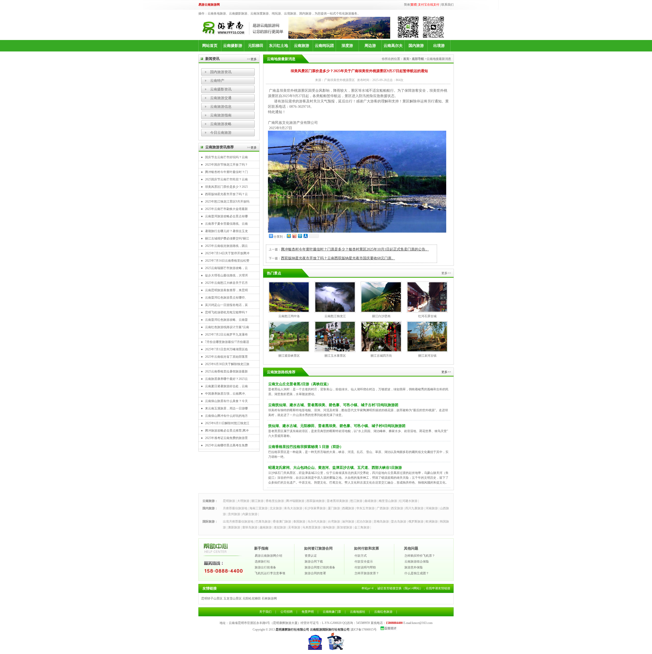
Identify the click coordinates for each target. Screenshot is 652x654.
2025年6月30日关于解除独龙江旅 (227, 364)
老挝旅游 (280, 527)
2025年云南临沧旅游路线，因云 (226, 246)
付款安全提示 (364, 561)
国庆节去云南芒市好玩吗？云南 (226, 157)
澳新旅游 (234, 527)
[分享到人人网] (305, 236)
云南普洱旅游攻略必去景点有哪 (226, 216)
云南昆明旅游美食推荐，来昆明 (226, 290)
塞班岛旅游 (249, 527)
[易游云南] (245, 28)
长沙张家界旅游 (315, 508)
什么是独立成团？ (416, 573)
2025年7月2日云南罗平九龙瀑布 (226, 334)
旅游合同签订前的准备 (320, 567)
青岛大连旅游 (293, 508)
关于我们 (265, 611)
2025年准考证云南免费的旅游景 (226, 438)
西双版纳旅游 (315, 501)
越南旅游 (266, 527)
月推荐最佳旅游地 (235, 508)
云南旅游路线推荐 (281, 372)
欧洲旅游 (432, 521)
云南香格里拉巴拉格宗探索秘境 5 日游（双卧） (305, 447)
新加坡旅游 (344, 527)
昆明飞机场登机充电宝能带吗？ (226, 312)
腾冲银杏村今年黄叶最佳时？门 (226, 172)
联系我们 (447, 4)
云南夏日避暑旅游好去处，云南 (226, 386)
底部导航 (418, 59)
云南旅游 (301, 46)
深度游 (347, 46)
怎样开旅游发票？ (367, 573)
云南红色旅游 (383, 611)
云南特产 (217, 81)
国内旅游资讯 (221, 72)
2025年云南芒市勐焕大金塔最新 (226, 209)
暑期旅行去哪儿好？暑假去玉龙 (226, 231)
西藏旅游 (348, 508)
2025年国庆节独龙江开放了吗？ (226, 164)
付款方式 (361, 555)
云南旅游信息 (221, 107)
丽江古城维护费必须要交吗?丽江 (227, 238)
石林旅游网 (269, 598)
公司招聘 (286, 611)
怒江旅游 (356, 501)
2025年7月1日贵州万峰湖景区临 (226, 349)
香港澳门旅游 (282, 521)
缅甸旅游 (329, 527)
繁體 (414, 4)
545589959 (363, 623)
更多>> (446, 372)
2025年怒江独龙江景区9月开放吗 (227, 201)
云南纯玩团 (324, 46)
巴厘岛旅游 (263, 521)
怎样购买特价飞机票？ (419, 555)
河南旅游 (432, 508)
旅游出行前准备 (265, 567)
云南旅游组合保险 (416, 561)
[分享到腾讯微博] (300, 236)
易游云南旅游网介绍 (268, 555)
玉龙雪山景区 (232, 598)
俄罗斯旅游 (416, 521)
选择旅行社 (262, 561)
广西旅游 (383, 508)
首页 (406, 59)
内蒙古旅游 (249, 514)
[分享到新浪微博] (294, 236)
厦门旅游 (334, 508)
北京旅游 (276, 508)
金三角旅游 (362, 527)
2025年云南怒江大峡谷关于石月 (226, 283)
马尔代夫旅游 (316, 521)
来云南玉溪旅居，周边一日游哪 (226, 408)
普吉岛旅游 (398, 521)
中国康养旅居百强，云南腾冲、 (226, 393)
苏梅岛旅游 (381, 521)
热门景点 (274, 273)
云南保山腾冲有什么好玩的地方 (226, 416)
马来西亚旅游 (311, 527)
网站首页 (210, 46)
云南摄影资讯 (221, 89)
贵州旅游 (234, 514)
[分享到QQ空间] (288, 236)
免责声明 (308, 611)
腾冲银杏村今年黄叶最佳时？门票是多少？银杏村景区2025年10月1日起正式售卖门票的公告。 (355, 249)
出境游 (439, 46)
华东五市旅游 (365, 508)
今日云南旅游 (221, 133)
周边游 (370, 46)
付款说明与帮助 (365, 567)
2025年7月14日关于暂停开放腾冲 (227, 253)
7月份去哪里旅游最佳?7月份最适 (227, 342)
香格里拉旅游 (275, 501)
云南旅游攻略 (221, 124)
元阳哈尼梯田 (251, 598)
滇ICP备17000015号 (363, 629)
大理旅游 (243, 501)
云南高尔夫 (393, 46)
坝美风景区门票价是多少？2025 (226, 187)
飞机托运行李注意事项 (270, 573)
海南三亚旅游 (258, 508)
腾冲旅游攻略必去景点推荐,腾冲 (227, 430)
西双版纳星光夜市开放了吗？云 (226, 194)
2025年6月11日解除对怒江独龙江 (227, 423)
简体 (407, 4)
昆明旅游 (229, 501)
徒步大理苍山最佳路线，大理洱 (226, 275)
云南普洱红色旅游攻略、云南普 (226, 320)
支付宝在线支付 (428, 4)
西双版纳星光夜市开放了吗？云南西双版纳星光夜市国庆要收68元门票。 (338, 258)
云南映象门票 (332, 611)
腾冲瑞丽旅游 (295, 501)
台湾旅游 (334, 521)
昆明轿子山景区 (212, 598)
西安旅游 (397, 508)
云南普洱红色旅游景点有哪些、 (226, 297)
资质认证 (311, 555)
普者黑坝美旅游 (337, 501)
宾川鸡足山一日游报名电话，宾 (226, 305)
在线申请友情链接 (438, 588)
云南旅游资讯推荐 (219, 147)
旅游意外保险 (413, 567)
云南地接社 (357, 611)
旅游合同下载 (314, 561)
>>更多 (252, 59)
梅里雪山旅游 (388, 501)
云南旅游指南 (221, 115)
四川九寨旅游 (414, 508)
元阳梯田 (255, 46)
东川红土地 (278, 46)
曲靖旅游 (370, 501)
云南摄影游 (232, 46)
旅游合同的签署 (315, 573)
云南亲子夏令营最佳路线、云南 (226, 223)
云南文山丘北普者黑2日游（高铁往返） (299, 384)
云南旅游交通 (221, 98)
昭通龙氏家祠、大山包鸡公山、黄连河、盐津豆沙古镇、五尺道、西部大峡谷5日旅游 (335, 468)
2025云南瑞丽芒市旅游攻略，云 (226, 268)
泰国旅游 (299, 521)
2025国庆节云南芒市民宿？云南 (226, 179)
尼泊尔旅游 (364, 521)
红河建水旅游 (408, 501)
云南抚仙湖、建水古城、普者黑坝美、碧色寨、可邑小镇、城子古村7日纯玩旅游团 (333, 405)
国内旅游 (416, 46)
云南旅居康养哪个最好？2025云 (226, 379)
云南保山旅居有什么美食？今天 (226, 401)
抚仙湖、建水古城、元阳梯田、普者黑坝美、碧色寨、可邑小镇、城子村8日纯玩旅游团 (336, 426)
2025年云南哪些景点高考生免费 (226, 445)
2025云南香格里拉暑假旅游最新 (226, 371)
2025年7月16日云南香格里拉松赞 (227, 260)
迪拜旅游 (348, 521)
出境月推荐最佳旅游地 (238, 521)
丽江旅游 (257, 501)
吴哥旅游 (294, 527)
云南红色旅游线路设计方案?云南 (227, 327)
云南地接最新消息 (281, 59)
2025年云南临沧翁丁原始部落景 (226, 356)
